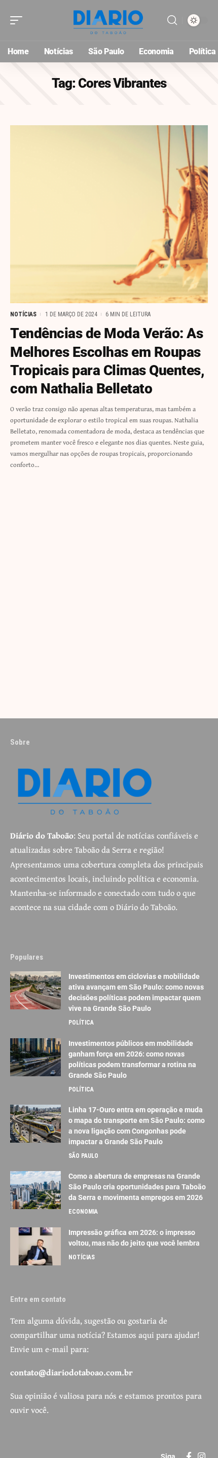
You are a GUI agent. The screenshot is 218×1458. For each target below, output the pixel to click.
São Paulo (83, 1155)
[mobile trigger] (18, 20)
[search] (172, 20)
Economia (83, 1211)
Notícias (23, 314)
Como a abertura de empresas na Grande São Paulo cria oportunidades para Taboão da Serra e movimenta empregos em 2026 (137, 1186)
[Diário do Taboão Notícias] (109, 20)
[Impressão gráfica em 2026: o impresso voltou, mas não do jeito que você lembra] (35, 1246)
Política (81, 1022)
